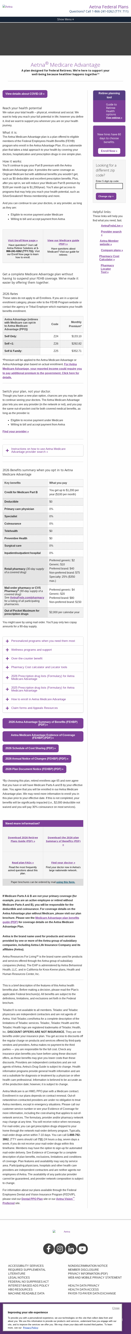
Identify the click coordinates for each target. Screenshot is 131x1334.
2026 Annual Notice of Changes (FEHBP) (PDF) (36, 758)
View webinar (114, 117)
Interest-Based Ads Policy (28, 1285)
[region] (62, 1317)
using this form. (65, 882)
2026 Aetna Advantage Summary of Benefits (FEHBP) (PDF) (43, 723)
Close (116, 1308)
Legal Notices (19, 1277)
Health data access (83, 1289)
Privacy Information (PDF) (88, 1273)
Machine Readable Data (26, 1293)
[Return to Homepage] (17, 6)
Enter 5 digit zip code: (107, 181)
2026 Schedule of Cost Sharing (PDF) (30, 748)
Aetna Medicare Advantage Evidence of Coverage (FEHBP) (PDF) (43, 736)
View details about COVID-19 (25, 93)
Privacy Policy (30, 1327)
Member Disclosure (83, 1269)
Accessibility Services (26, 1265)
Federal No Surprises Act (28, 1281)
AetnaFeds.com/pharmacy (27, 597)
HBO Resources (20, 1289)
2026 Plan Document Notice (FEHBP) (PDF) (34, 769)
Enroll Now (109, 150)
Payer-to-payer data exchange (92, 1293)
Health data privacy (83, 1285)
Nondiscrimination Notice (88, 1265)
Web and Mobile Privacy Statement (95, 1277)
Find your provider (16, 431)
